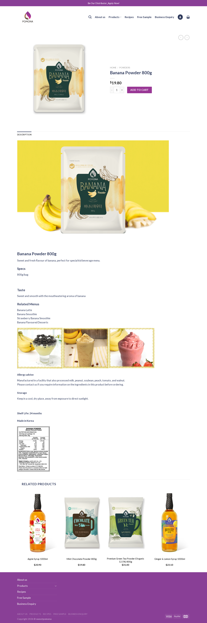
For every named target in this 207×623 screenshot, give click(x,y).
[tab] (24, 135)
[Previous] (17, 530)
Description (24, 134)
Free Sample (144, 17)
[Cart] (188, 17)
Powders (124, 67)
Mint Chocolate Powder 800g (82, 559)
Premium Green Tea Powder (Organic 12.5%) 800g (125, 560)
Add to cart (139, 89)
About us (100, 17)
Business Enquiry (164, 17)
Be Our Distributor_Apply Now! (103, 3)
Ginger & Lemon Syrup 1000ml (169, 559)
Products (114, 17)
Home (113, 67)
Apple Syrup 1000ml (38, 559)
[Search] (90, 17)
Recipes (129, 17)
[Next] (189, 530)
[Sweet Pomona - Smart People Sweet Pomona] (29, 16)
